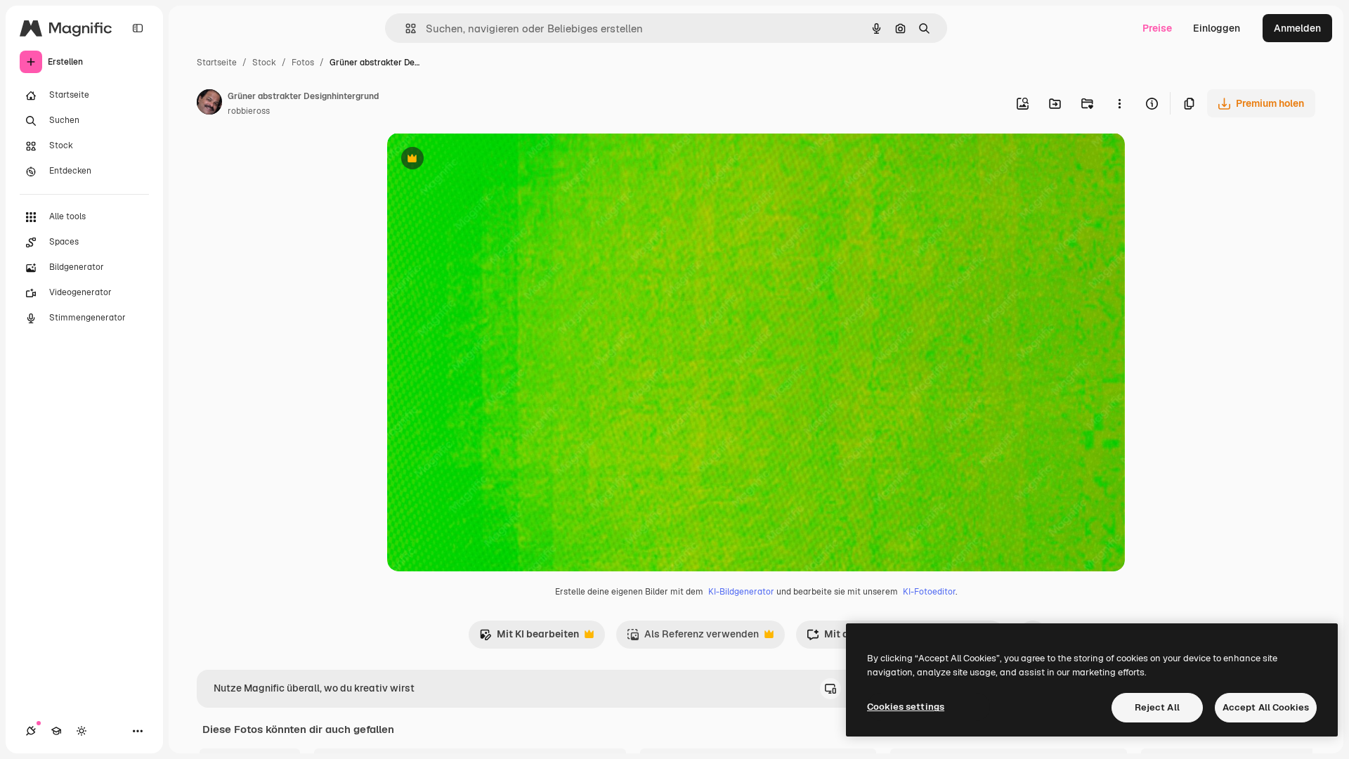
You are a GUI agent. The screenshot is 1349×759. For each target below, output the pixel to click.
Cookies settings (905, 707)
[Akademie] (56, 731)
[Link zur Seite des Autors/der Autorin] (209, 104)
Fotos (303, 62)
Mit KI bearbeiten (529, 638)
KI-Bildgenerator (741, 591)
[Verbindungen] (31, 731)
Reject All (1157, 707)
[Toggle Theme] (81, 731)
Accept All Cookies (1266, 707)
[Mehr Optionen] (1119, 103)
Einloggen (1216, 28)
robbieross (249, 111)
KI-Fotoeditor (929, 591)
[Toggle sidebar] (137, 28)
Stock (264, 62)
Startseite (217, 62)
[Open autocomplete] (405, 28)
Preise (1157, 28)
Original (477, 160)
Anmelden (1297, 28)
